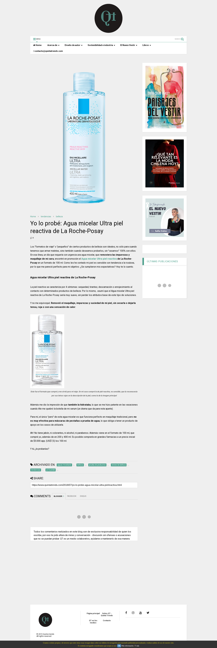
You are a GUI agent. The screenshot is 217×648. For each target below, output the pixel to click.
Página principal (93, 613)
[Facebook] (126, 613)
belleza (59, 216)
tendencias (46, 216)
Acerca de (52, 45)
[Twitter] (148, 613)
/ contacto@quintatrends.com (48, 51)
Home (38, 45)
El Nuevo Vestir (127, 45)
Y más (137, 646)
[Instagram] (133, 613)
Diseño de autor (72, 45)
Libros (145, 45)
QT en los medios (93, 622)
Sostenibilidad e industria (100, 45)
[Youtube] (140, 613)
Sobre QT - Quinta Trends (107, 614)
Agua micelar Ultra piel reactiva (99, 258)
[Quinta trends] (108, 32)
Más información (127, 646)
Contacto (107, 621)
